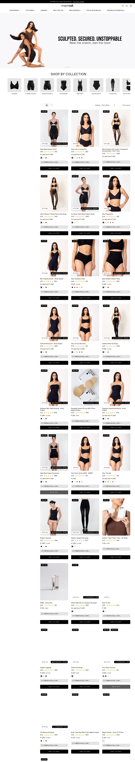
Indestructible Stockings (110, 343)
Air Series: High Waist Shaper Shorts (83, 214)
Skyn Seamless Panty (78, 279)
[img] (49, 152)
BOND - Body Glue (46, 603)
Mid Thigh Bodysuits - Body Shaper (51, 279)
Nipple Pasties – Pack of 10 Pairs (113, 732)
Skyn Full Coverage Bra (79, 149)
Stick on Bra (106, 603)
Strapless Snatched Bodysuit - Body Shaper (114, 409)
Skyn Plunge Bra (107, 214)
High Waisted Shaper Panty (111, 279)
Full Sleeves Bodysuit (47, 732)
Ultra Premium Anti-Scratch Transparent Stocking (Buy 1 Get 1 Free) (115, 150)
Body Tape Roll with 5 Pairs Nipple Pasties (85, 732)
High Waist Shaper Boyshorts (49, 473)
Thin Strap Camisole (108, 667)
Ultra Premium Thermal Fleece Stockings (53, 214)
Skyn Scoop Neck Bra (78, 343)
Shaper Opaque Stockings (79, 538)
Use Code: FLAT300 (78, 1)
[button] (122, 5)
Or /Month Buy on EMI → (50, 162)
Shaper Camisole (45, 538)
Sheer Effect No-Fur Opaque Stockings (84, 603)
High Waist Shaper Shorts (48, 149)
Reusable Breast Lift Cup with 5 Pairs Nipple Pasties (83, 409)
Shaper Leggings (45, 667)
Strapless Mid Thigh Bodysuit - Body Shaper (52, 409)
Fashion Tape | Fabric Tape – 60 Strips (115, 538)
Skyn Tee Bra (106, 473)
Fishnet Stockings (77, 667)
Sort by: (97, 105)
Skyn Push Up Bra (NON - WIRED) (82, 473)
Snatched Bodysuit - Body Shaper (51, 343)
